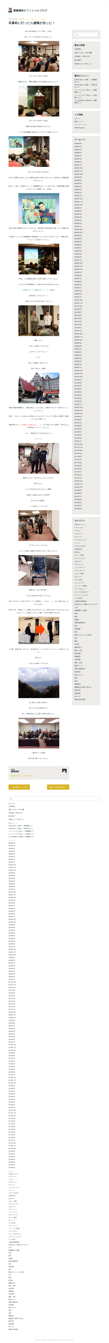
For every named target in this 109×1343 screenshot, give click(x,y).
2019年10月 (78, 376)
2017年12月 (78, 444)
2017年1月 (78, 478)
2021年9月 (78, 309)
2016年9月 (78, 490)
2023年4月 (78, 251)
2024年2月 (78, 223)
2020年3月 (78, 361)
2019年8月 (78, 383)
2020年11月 (78, 337)
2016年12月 (78, 481)
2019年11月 (78, 373)
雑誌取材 (77, 693)
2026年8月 (78, 143)
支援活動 (77, 629)
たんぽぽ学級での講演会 (82, 100)
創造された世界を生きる (57, 787)
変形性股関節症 (79, 622)
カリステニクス (79, 558)
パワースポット (79, 589)
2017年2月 (78, 475)
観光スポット (79, 675)
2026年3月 (78, 159)
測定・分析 (78, 650)
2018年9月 (78, 416)
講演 (75, 678)
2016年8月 (78, 493)
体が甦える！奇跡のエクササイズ (85, 604)
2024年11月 (78, 202)
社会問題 (77, 659)
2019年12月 (78, 370)
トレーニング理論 (40, 19)
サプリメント (79, 564)
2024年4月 (78, 217)
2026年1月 (78, 165)
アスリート (78, 537)
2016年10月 (78, 487)
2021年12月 (78, 300)
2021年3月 (78, 324)
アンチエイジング (80, 540)
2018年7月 (78, 422)
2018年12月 (78, 407)
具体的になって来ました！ (83, 64)
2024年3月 (78, 220)
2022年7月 (78, 278)
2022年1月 (78, 297)
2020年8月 (78, 346)
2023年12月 (78, 229)
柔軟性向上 (78, 647)
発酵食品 (77, 656)
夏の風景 (77, 60)
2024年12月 (78, 198)
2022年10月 (78, 269)
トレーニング (79, 583)
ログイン (77, 118)
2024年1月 (78, 226)
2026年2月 (78, 162)
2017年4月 (78, 469)
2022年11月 (78, 266)
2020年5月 (78, 355)
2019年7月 (78, 386)
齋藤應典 (21, 19)
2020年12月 (78, 334)
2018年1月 (78, 441)
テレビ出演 (78, 579)
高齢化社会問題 (79, 699)
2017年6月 (78, 462)
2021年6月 (78, 315)
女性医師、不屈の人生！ (82, 56)
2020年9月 (78, 343)
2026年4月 (78, 156)
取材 (75, 616)
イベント (77, 543)
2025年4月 (78, 186)
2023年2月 (78, 257)
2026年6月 (78, 149)
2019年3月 (78, 398)
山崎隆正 (28, 834)
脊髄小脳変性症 (79, 668)
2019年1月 (78, 404)
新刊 (75, 632)
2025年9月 (78, 177)
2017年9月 (78, 453)
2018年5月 (78, 429)
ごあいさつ (78, 561)
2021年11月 (78, 303)
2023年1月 (78, 260)
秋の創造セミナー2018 (20, 787)
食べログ (77, 696)
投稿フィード (79, 121)
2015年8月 (78, 508)
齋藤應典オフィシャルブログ (30, 10)
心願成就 (77, 49)
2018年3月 (78, 435)
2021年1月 (78, 330)
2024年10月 (78, 205)
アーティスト (79, 527)
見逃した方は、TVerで (82, 52)
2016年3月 (78, 505)
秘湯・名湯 (78, 662)
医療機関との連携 (80, 610)
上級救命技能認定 (80, 601)
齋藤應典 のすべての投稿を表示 (22, 776)
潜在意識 (77, 653)
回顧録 (76, 619)
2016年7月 (78, 496)
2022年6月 (78, 281)
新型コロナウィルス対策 (82, 635)
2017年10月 (78, 450)
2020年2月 (78, 364)
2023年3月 (78, 254)
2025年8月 (78, 180)
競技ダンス (78, 665)
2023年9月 (78, 235)
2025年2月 (78, 192)
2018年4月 (78, 432)
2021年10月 (78, 306)
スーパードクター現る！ (82, 90)
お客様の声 (78, 549)
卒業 (75, 613)
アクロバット (79, 534)
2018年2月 (78, 438)
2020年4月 (78, 358)
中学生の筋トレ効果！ (82, 79)
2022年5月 (78, 284)
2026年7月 (78, 146)
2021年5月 (78, 318)
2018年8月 (78, 419)
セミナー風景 (30, 19)
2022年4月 (78, 288)
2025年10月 (78, 174)
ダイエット (78, 576)
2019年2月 (78, 401)
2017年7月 (78, 459)
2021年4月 (78, 321)
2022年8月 (78, 275)
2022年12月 (78, 263)
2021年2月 (78, 327)
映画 (75, 641)
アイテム (77, 530)
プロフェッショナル (81, 595)
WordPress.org (79, 127)
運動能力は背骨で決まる (82, 687)
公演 (75, 607)
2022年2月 (78, 294)
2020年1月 (78, 367)
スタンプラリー (79, 570)
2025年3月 (78, 189)
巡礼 (75, 626)
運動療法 (77, 684)
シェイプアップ (79, 567)
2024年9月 (78, 208)
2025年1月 (78, 195)
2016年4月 (78, 502)
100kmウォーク (79, 524)
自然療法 (77, 672)
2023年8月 (78, 238)
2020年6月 (78, 352)
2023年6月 (78, 245)
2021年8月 (78, 312)
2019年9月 (78, 380)
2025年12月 (78, 168)
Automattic (70, 1340)
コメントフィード (80, 124)
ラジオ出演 (78, 598)
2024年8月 (78, 211)
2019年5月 (78, 392)
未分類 (76, 644)
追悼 (75, 681)
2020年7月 (78, 349)
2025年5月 (78, 183)
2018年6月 (78, 426)
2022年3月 (78, 291)
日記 (75, 638)
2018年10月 (78, 413)
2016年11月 (78, 484)
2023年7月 (78, 241)
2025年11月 (78, 171)
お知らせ (77, 552)
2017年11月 (78, 447)
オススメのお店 (79, 546)
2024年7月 (78, 214)
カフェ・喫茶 (79, 555)
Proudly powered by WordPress (45, 1340)
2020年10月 (78, 340)
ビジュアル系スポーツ (82, 592)
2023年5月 (78, 248)
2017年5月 (78, 465)
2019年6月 (78, 389)
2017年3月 (78, 472)
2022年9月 (78, 272)
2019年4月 (78, 395)
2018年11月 (78, 410)
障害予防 (77, 690)
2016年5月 (78, 499)
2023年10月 (78, 232)
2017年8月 (78, 456)
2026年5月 (78, 152)
